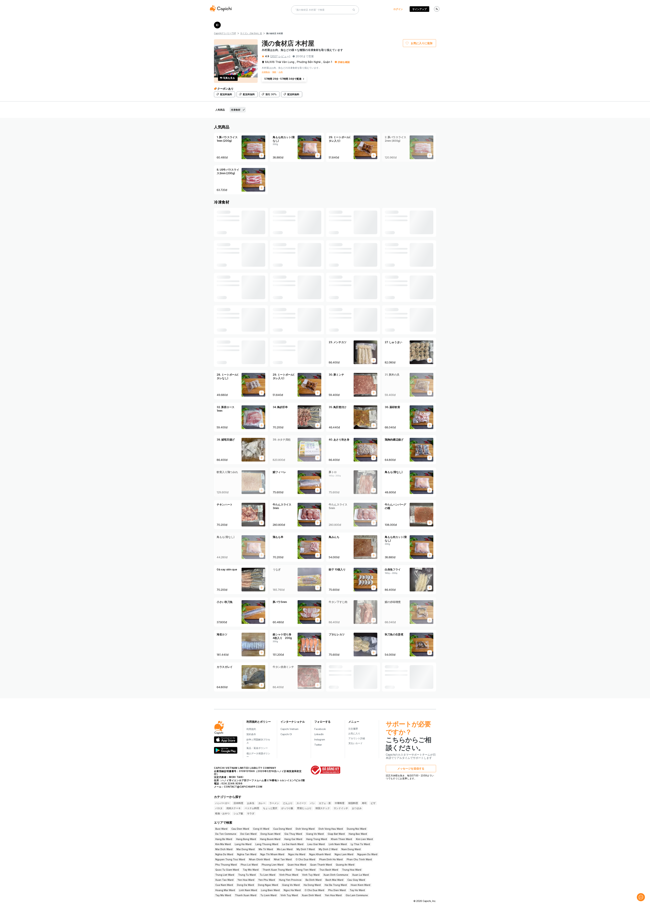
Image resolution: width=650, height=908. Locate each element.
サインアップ (419, 9)
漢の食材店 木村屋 (274, 33)
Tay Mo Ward (250, 869)
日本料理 (238, 803)
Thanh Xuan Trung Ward (277, 869)
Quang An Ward (345, 864)
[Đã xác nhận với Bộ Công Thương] (325, 770)
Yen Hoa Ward (245, 879)
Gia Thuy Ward (293, 833)
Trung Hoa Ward (351, 869)
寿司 (364, 803)
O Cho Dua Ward (305, 859)
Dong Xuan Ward (270, 833)
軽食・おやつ (222, 813)
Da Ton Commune (225, 833)
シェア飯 (238, 813)
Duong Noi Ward (356, 828)
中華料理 (339, 803)
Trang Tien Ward (305, 869)
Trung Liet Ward (224, 874)
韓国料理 (353, 803)
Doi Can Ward (248, 833)
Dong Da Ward (245, 884)
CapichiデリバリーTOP (225, 33)
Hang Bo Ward (223, 839)
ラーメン (274, 803)
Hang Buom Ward (270, 839)
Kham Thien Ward (341, 839)
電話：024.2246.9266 (228, 783)
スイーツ (301, 803)
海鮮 (274, 72)
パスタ (218, 808)
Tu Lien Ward (267, 874)
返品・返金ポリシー (257, 747)
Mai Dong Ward (245, 849)
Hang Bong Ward (246, 839)
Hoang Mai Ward (225, 890)
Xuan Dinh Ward (311, 895)
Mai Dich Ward (223, 849)
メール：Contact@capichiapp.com (238, 786)
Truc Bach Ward (328, 869)
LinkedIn (319, 734)
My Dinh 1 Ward (306, 849)
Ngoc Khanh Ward (320, 854)
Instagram (319, 739)
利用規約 (251, 729)
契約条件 (251, 734)
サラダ (250, 813)
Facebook (320, 729)
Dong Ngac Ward (268, 884)
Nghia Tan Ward (246, 854)
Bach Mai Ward (334, 879)
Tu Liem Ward (268, 895)
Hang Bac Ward (358, 833)
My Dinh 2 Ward (328, 849)
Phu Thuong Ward (226, 864)
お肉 (281, 72)
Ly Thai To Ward (360, 844)
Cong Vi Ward (261, 828)
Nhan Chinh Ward (259, 859)
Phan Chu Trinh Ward (359, 859)
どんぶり (287, 803)
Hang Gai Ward (293, 839)
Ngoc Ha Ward (296, 854)
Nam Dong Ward (351, 849)
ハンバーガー (222, 803)
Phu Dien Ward (337, 890)
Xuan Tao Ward (224, 879)
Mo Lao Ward (284, 849)
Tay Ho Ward (357, 890)
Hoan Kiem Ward (360, 884)
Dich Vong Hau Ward (331, 828)
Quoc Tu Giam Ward (227, 869)
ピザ (373, 803)
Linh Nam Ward (338, 844)
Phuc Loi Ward (249, 864)
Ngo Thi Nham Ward (272, 854)
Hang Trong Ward (316, 839)
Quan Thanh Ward (321, 864)
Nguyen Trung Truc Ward (230, 859)
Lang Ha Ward (243, 844)
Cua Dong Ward (282, 828)
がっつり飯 (287, 808)
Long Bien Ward (270, 890)
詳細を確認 (344, 62)
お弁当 (250, 803)
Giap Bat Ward (336, 833)
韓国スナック (323, 808)
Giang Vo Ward (315, 833)
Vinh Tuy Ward (310, 874)
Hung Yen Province (290, 879)
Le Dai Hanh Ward (292, 844)
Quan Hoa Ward (296, 864)
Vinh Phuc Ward (288, 874)
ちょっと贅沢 (270, 808)
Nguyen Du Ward (367, 854)
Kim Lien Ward (364, 839)
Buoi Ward (221, 828)
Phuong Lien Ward (272, 864)
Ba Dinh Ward (313, 879)
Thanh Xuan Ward (245, 895)
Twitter (318, 744)
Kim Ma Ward (223, 844)
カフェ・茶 (325, 803)
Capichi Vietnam (289, 729)
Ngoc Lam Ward (344, 854)
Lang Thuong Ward (266, 844)
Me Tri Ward (266, 849)
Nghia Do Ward (224, 854)
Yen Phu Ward (266, 879)
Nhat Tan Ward (283, 859)
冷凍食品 (266, 72)
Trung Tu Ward (247, 874)
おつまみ (357, 808)
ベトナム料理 (252, 808)
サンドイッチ (341, 808)
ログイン (398, 9)
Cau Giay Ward (356, 879)
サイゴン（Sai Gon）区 (251, 33)
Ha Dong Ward (312, 884)
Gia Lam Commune (357, 895)
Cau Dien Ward (240, 828)
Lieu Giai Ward (316, 844)
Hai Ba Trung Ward (336, 884)
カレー (261, 803)
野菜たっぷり (304, 808)
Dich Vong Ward (305, 828)
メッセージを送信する (410, 768)
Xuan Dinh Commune (335, 874)
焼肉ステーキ (233, 808)
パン (312, 803)
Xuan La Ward (360, 874)
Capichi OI (286, 734)
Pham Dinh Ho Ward (331, 859)
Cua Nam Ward (224, 884)
